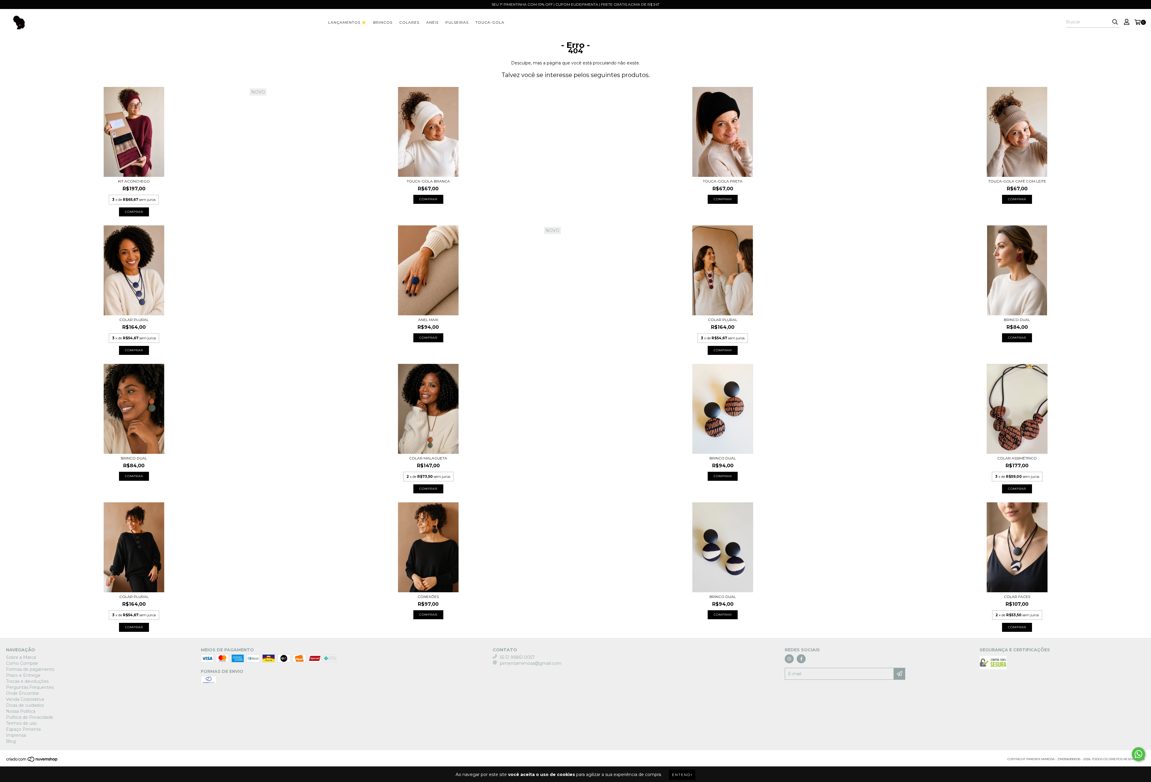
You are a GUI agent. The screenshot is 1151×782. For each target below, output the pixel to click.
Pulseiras (456, 22)
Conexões (428, 596)
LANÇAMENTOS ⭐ (347, 22)
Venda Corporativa (25, 699)
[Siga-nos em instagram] (789, 658)
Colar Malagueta (428, 458)
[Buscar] (1115, 22)
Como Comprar (22, 663)
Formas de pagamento (30, 669)
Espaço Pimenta (23, 729)
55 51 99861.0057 (517, 657)
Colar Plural (134, 319)
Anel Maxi (428, 319)
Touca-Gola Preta (722, 181)
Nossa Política (20, 711)
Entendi (682, 774)
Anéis (432, 22)
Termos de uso (21, 723)
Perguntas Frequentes (30, 687)
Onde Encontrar (22, 693)
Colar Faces (1017, 596)
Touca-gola (489, 22)
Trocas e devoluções (27, 681)
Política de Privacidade (29, 717)
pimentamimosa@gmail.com (530, 663)
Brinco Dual (1017, 319)
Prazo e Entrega (23, 675)
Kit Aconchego (134, 181)
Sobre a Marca (21, 657)
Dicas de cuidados (25, 705)
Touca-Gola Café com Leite (1017, 181)
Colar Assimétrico (1017, 458)
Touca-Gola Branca (428, 181)
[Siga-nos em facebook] (801, 658)
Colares (409, 22)
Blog (11, 741)
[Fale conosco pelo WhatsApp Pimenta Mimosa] (1138, 754)
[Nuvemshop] (32, 761)
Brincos (382, 22)
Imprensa (16, 735)
